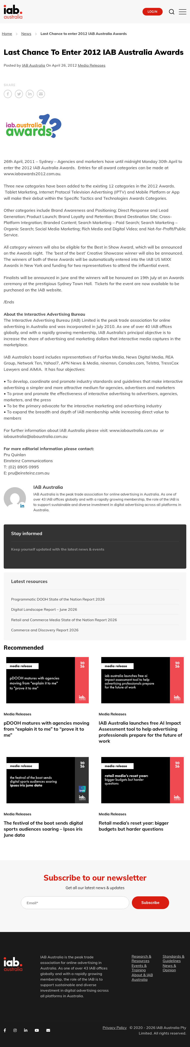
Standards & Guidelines (173, 958)
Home (7, 33)
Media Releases (91, 65)
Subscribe (150, 903)
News (26, 33)
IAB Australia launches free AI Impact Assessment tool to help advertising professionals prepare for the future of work (140, 732)
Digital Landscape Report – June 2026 (44, 609)
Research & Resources (141, 958)
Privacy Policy (115, 1027)
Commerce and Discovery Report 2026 (45, 630)
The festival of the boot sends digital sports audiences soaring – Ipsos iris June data (43, 829)
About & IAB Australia (142, 977)
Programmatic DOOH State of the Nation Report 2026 (58, 599)
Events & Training (139, 967)
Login (152, 11)
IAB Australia (33, 65)
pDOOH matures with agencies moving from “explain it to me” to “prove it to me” (46, 729)
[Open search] (171, 12)
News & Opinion (169, 967)
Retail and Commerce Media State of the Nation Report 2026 (64, 619)
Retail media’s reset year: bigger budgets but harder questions (134, 826)
